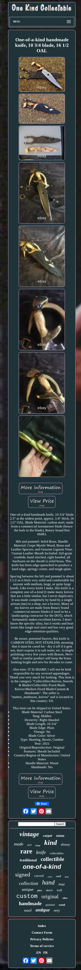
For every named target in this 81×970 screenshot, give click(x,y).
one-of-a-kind (42, 866)
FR (45, 952)
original (50, 896)
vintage (29, 834)
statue (60, 836)
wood (62, 904)
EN (38, 952)
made (18, 843)
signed (22, 874)
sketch (49, 890)
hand (48, 882)
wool (28, 910)
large (62, 884)
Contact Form (42, 932)
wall (59, 890)
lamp (38, 845)
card (58, 876)
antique (43, 910)
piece (39, 890)
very (57, 910)
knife (41, 852)
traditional (28, 860)
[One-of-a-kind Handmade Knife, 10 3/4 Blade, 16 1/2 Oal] (42, 75)
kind (50, 842)
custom (27, 896)
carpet (47, 836)
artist (50, 876)
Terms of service (42, 946)
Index (42, 926)
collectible (52, 859)
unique (27, 889)
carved (39, 876)
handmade (30, 903)
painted (50, 904)
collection (28, 883)
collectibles (57, 853)
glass (67, 877)
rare (26, 851)
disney (65, 844)
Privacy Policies (42, 939)
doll (29, 844)
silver (65, 898)
